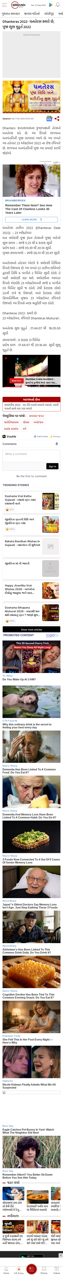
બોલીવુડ (49, 13)
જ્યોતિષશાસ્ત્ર (11, 422)
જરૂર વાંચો (13, 1182)
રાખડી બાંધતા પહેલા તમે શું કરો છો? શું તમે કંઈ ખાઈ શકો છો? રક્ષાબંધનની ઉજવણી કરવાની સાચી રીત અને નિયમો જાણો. (38, 1239)
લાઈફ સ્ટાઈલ (11, 429)
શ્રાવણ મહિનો (32, 13)
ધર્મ (24, 429)
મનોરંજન (38, 422)
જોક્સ (26, 422)
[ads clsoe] (61, 1255)
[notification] (57, 4)
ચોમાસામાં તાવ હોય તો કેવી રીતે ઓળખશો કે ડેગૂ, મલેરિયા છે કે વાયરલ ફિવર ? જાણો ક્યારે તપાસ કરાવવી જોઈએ (13, 1206)
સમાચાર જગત (36, 416)
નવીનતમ (13, 1216)
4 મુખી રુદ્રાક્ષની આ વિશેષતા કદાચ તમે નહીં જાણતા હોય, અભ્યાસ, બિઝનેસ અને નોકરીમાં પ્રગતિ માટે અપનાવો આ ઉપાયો (13, 1239)
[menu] (5, 5)
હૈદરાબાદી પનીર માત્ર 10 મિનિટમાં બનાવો (37, 1208)
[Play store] (51, 4)
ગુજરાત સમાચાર (11, 13)
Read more (16, 381)
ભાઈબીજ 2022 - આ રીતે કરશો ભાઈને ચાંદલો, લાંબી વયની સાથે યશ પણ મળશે (31, 406)
